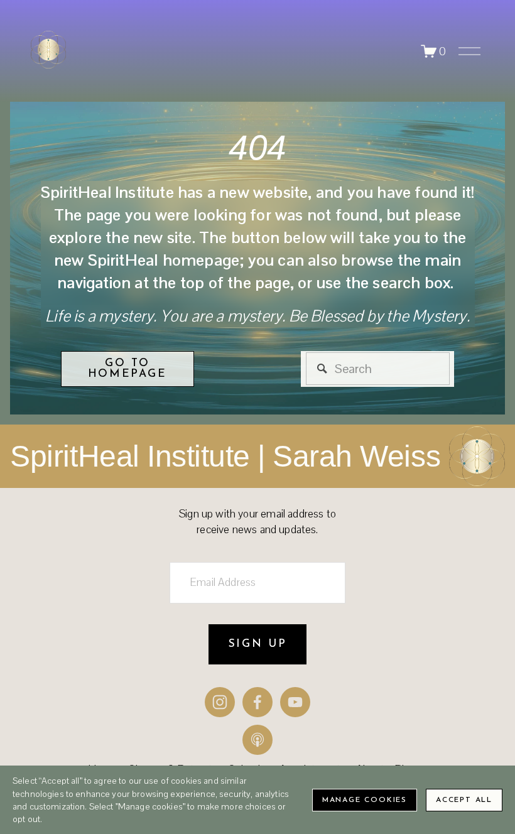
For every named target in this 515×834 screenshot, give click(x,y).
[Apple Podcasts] (257, 740)
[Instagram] (220, 702)
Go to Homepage (127, 368)
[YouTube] (295, 702)
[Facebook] (257, 702)
